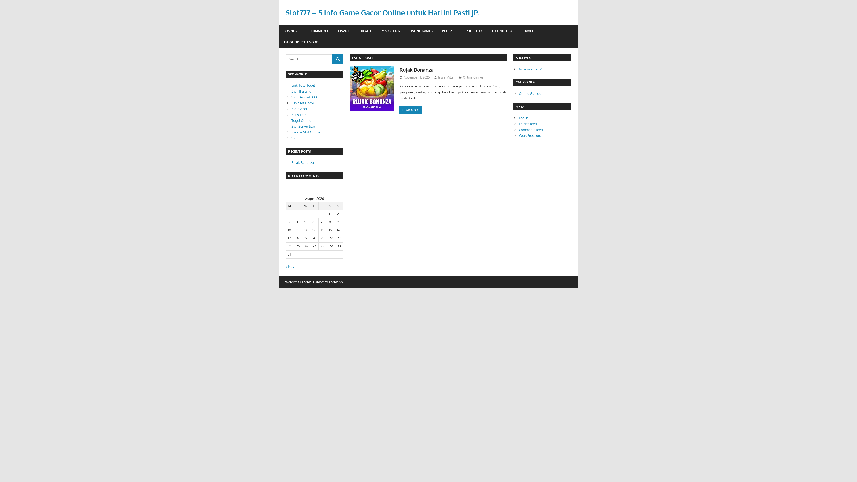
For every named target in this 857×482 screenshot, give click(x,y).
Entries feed (528, 124)
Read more (410, 110)
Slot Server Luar (303, 126)
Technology (502, 31)
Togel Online (301, 120)
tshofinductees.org (301, 42)
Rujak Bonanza (416, 69)
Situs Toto (299, 115)
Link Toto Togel (303, 85)
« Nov (290, 266)
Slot (294, 138)
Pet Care (449, 31)
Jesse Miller (446, 77)
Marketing (391, 31)
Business (291, 31)
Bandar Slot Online (305, 132)
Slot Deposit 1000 (304, 97)
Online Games (421, 31)
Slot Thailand (301, 91)
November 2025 (531, 69)
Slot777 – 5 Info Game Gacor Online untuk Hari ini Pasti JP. (382, 12)
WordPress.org (530, 135)
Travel (527, 31)
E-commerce (318, 31)
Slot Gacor (299, 109)
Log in (523, 118)
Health (366, 31)
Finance (345, 31)
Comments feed (531, 130)
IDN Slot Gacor (302, 103)
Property (474, 31)
